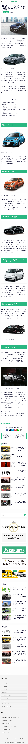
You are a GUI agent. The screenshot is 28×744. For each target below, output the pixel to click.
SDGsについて (5, 732)
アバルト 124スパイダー (10, 115)
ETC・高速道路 (5, 704)
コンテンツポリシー (11, 739)
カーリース (4, 683)
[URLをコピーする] (21, 430)
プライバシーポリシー (14, 738)
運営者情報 (7, 738)
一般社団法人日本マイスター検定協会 (11, 717)
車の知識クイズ (6, 12)
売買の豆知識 (5, 698)
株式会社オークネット (7, 729)
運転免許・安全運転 (6, 707)
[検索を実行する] (25, 515)
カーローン (4, 689)
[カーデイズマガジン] (14, 1)
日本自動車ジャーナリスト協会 (9, 726)
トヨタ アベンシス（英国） (11, 107)
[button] (7, 430)
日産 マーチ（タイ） (9, 102)
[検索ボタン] (26, 1)
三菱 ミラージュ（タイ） (10, 104)
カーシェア (4, 686)
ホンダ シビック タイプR (10, 113)
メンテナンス (5, 701)
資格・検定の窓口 (6, 723)
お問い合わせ (18, 739)
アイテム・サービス (6, 695)
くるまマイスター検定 (7, 720)
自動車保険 (4, 692)
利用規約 (21, 738)
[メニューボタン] (1, 1)
